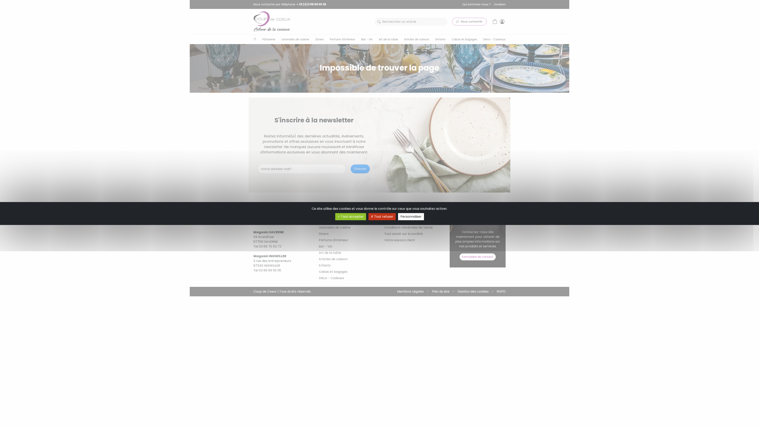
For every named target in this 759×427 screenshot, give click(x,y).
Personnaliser (411, 216)
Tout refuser (383, 216)
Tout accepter (352, 216)
